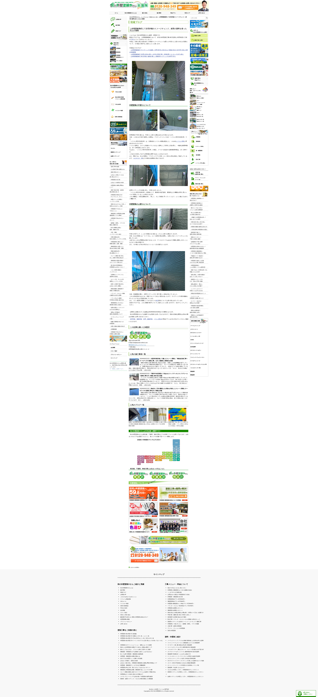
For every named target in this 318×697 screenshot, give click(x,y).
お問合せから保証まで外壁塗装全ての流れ (179, 594)
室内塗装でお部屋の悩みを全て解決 (177, 617)
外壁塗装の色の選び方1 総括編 (128, 633)
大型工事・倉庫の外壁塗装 (175, 626)
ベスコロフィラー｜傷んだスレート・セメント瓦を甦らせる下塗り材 (186, 649)
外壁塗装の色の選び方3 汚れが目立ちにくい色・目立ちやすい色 (137, 638)
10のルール (123, 601)
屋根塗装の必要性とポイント (175, 610)
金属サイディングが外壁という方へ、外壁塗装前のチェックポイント (186, 676)
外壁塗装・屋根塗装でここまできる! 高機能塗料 (132, 665)
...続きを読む (147, 370)
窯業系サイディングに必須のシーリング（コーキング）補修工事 (184, 621)
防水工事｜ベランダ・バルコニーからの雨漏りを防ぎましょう (184, 619)
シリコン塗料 (180, 141)
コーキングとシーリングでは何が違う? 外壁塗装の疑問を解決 (136, 676)
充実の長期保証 (124, 605)
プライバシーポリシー (126, 621)
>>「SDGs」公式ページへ (116, 368)
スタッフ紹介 (123, 612)
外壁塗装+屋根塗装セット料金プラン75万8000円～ (181, 603)
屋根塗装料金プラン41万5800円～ (177, 601)
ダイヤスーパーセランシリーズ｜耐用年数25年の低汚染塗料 (183, 651)
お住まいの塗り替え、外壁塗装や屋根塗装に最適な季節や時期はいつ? (138, 663)
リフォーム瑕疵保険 (125, 599)
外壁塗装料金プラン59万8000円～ (177, 599)
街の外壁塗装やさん (159, 691)
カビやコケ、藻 (138, 158)
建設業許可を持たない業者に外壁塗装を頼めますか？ (134, 617)
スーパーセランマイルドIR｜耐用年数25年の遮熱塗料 (182, 647)
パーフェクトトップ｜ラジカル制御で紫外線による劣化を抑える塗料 (186, 640)
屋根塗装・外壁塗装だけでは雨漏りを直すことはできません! (136, 651)
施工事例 (159, 13)
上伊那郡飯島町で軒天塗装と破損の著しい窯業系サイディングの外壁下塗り (153, 56)
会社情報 (122, 610)
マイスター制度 (124, 603)
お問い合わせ (201, 13)
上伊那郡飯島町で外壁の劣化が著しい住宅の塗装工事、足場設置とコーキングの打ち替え (157, 54)
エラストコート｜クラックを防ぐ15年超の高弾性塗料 (182, 658)
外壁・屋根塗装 (148, 319)
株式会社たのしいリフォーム (137, 344)
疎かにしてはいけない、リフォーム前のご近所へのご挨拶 (135, 649)
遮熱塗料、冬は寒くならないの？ (176, 667)
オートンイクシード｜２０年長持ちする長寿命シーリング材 (183, 665)
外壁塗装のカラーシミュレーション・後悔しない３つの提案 (136, 645)
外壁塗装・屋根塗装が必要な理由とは (130, 656)
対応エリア (187, 13)
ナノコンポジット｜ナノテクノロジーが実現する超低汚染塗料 (184, 656)
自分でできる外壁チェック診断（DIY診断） (131, 658)
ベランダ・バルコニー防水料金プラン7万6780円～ (181, 605)
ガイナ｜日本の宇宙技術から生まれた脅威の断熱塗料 (181, 663)
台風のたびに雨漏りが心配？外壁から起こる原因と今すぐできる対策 (158, 423)
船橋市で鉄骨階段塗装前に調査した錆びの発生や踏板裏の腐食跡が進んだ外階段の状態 (138, 423)
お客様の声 (123, 594)
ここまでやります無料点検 (175, 592)
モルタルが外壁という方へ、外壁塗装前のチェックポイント (183, 669)
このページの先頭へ (134, 567)
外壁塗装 (132, 319)
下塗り (133, 39)
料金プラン (173, 13)
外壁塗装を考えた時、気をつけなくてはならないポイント (135, 667)
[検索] (206, 18)
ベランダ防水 (158, 319)
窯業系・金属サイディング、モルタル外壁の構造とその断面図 (136, 678)
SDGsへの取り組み (125, 614)
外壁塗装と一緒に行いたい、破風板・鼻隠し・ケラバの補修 (183, 623)
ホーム (116, 13)
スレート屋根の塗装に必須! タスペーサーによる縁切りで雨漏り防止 (138, 672)
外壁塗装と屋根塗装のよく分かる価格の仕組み (180, 590)
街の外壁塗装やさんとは (131, 13)
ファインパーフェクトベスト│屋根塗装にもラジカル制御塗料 (184, 642)
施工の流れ (144, 13)
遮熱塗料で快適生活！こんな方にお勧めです (179, 654)
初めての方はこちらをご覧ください (177, 587)
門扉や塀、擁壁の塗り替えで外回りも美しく (179, 614)
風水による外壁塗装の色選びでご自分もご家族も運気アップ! (136, 647)
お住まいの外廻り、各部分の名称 (129, 660)
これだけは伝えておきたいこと (128, 596)
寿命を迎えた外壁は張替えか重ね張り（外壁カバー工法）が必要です (186, 612)
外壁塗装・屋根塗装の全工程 (175, 596)
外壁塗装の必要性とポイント (175, 608)
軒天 (157, 300)
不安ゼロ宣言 (123, 608)
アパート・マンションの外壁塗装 (176, 628)
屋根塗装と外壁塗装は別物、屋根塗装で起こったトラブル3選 (136, 669)
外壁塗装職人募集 (125, 619)
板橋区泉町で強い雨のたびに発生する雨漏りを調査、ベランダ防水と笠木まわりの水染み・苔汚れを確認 (178, 423)
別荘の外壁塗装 (172, 630)
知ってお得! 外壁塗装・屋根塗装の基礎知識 (131, 654)
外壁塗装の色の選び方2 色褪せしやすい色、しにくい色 (134, 636)
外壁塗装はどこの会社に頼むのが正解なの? (131, 674)
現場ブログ (123, 592)
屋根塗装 (139, 319)
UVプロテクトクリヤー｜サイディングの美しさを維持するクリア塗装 (186, 660)
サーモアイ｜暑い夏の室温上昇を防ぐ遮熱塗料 (180, 645)
